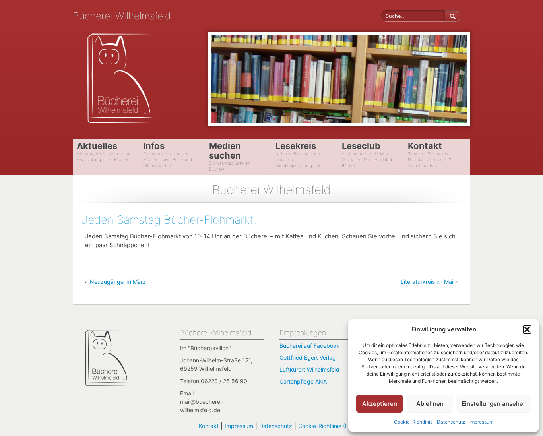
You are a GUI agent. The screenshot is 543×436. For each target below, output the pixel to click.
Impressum (481, 422)
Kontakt (209, 425)
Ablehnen (430, 403)
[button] (527, 329)
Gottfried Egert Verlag (307, 357)
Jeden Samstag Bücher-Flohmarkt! (169, 220)
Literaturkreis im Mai (427, 281)
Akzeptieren (379, 403)
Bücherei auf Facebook (309, 345)
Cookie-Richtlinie (413, 422)
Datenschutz (451, 422)
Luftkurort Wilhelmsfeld (309, 369)
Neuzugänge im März (118, 281)
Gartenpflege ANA (303, 381)
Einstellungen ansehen (494, 403)
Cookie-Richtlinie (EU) (326, 425)
